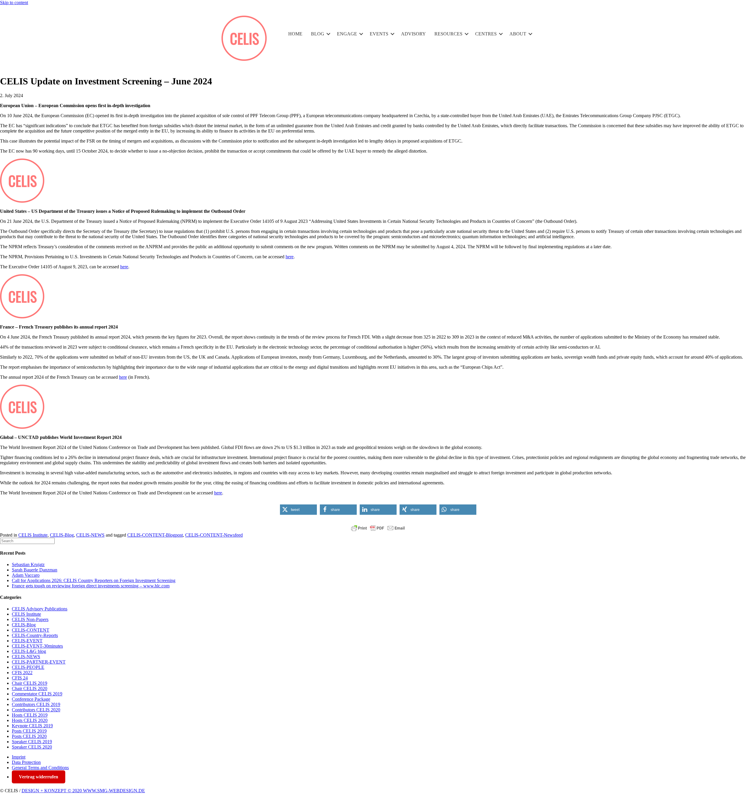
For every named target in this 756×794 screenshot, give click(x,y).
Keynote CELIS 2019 (32, 725)
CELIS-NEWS (90, 534)
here (290, 256)
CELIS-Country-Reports (35, 635)
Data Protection (26, 762)
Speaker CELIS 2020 (32, 746)
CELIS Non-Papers (30, 619)
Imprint (18, 756)
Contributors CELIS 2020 (36, 709)
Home (295, 33)
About (517, 33)
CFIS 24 (20, 677)
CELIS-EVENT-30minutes (37, 645)
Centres (486, 33)
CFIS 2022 (22, 672)
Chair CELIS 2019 (29, 683)
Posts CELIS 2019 (29, 730)
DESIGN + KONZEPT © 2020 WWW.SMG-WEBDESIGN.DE (83, 790)
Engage (347, 33)
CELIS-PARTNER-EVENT (39, 661)
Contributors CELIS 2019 (36, 704)
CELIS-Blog (62, 534)
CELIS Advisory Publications (39, 608)
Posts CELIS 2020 (29, 736)
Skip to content (14, 2)
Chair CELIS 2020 (29, 688)
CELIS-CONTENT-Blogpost (155, 534)
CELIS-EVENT (27, 640)
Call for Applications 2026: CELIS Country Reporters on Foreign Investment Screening (93, 580)
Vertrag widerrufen (38, 776)
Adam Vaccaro (26, 575)
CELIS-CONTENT (30, 630)
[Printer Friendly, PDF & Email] (378, 528)
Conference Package (31, 699)
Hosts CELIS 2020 (30, 720)
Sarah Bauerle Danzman (34, 569)
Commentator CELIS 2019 (37, 693)
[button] (328, 34)
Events (379, 33)
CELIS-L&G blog (29, 651)
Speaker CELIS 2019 (32, 741)
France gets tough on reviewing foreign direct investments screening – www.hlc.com (91, 585)
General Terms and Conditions (40, 767)
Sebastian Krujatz (28, 564)
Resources (448, 33)
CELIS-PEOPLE (28, 667)
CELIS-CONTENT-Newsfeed (214, 534)
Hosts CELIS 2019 (30, 715)
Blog (317, 33)
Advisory (413, 33)
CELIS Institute (33, 534)
